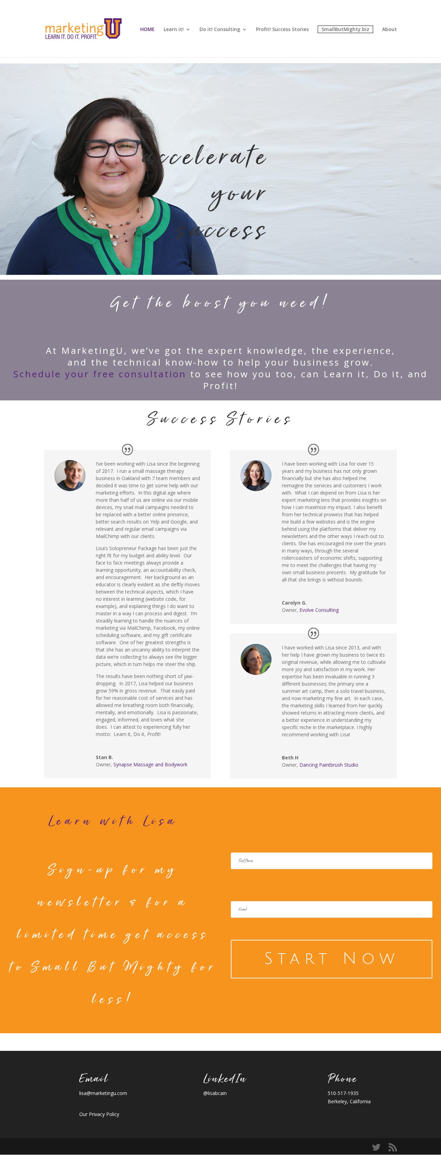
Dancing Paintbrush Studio (328, 764)
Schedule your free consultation (99, 374)
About (389, 29)
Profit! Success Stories (282, 29)
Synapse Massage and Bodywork (150, 764)
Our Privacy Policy (99, 1114)
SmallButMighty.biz (345, 29)
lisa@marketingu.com (103, 1093)
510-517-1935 (343, 1093)
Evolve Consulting (319, 610)
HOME (147, 29)
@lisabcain (215, 1093)
